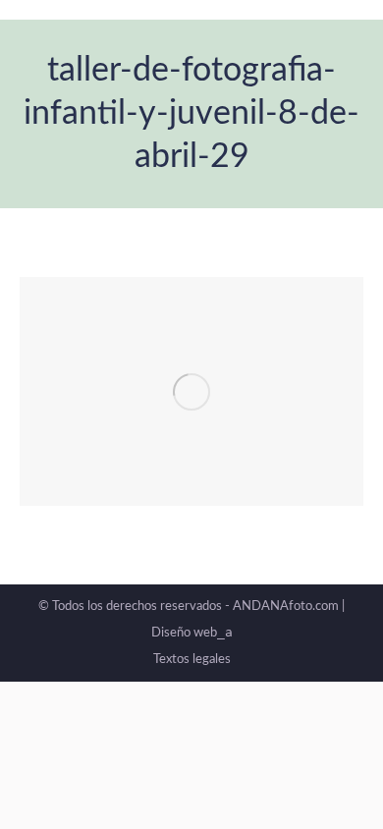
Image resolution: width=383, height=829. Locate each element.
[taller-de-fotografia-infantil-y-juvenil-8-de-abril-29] (191, 391)
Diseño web (192, 633)
